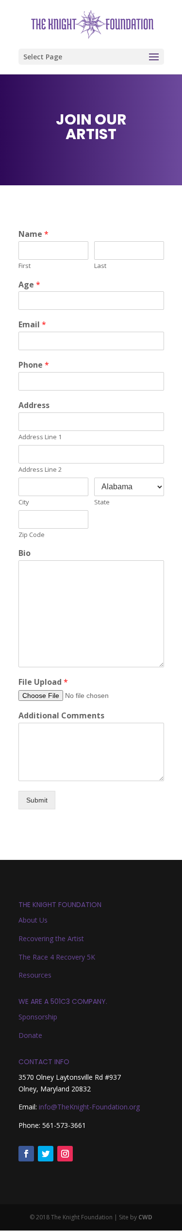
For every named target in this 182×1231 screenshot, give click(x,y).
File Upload (43, 682)
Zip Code (31, 535)
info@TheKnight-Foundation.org (89, 1106)
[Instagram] (65, 1153)
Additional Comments (61, 716)
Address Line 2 (40, 469)
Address (34, 405)
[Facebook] (26, 1153)
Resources (34, 975)
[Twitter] (45, 1153)
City (23, 502)
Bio (24, 553)
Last (100, 266)
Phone (33, 365)
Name (33, 234)
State (102, 502)
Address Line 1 (40, 437)
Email (32, 325)
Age (29, 285)
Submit (37, 800)
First (24, 266)
